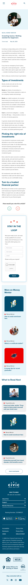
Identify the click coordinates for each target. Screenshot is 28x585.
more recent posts (14, 471)
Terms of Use (19, 528)
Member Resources (7, 505)
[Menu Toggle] (4, 3)
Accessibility (5, 528)
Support (4, 502)
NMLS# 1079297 (20, 534)
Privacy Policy (19, 531)
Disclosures (5, 531)
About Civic (5, 499)
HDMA (4, 534)
